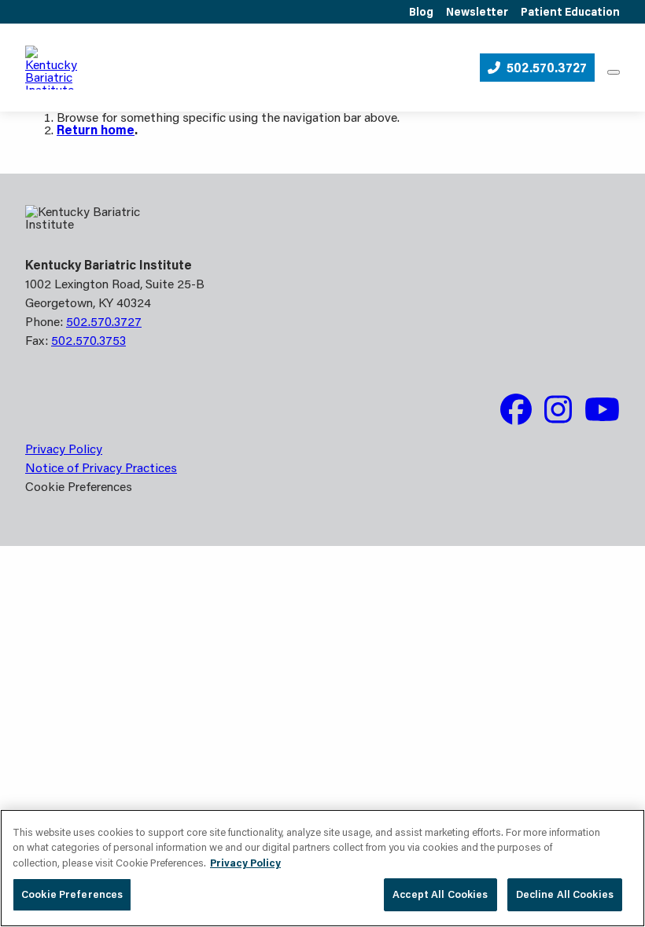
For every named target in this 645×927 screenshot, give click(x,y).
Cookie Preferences (72, 894)
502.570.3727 (547, 67)
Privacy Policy (63, 448)
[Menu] (613, 72)
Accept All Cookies (440, 894)
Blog (421, 11)
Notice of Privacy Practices (101, 467)
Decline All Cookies (565, 894)
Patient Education (570, 11)
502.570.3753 (88, 340)
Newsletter (477, 11)
